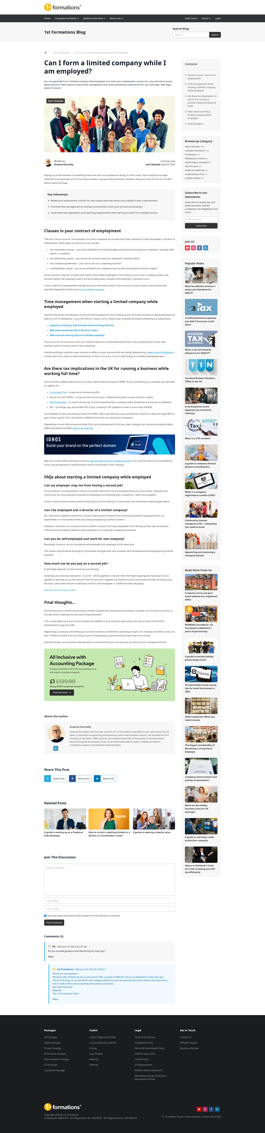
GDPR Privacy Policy (145, 1053)
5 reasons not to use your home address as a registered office (201, 596)
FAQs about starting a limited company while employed (199, 115)
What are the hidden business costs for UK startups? (196, 809)
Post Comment (54, 922)
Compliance (190, 154)
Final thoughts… (196, 123)
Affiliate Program (189, 1042)
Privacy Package (52, 1048)
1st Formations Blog (65, 32)
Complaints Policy (144, 1042)
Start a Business (61, 52)
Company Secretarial (195, 150)
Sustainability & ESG (194, 174)
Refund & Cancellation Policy (150, 1048)
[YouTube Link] (187, 247)
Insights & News (192, 178)
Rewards (94, 1059)
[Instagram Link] (193, 247)
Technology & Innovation (197, 162)
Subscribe (201, 225)
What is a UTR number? (198, 438)
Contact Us (185, 1037)
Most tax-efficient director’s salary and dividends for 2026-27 (200, 289)
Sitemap (93, 1064)
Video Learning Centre (155, 980)
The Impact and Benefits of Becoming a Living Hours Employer (200, 748)
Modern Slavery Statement (149, 1070)
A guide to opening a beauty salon (152, 832)
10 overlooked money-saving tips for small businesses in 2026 (200, 688)
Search (215, 34)
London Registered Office (102, 1037)
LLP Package (50, 1064)
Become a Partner (189, 1048)
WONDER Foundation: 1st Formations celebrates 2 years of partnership (199, 628)
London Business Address (102, 1042)
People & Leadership (195, 170)
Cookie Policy (142, 1059)
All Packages (50, 1037)
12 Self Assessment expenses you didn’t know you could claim (200, 321)
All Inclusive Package (55, 1053)
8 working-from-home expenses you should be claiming (198, 410)
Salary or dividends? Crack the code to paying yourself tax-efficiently (200, 869)
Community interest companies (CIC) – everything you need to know (201, 524)
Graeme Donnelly (63, 164)
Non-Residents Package (56, 1059)
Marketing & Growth (195, 158)
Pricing (93, 1048)
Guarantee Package (54, 1070)
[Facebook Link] (199, 247)
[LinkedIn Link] (55, 748)
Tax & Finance (191, 166)
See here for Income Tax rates (59, 590)
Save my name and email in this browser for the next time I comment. (83, 915)
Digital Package (52, 1042)
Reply (51, 956)
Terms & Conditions (145, 1037)
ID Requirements (143, 1064)
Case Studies (96, 1053)
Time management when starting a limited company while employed (202, 87)
